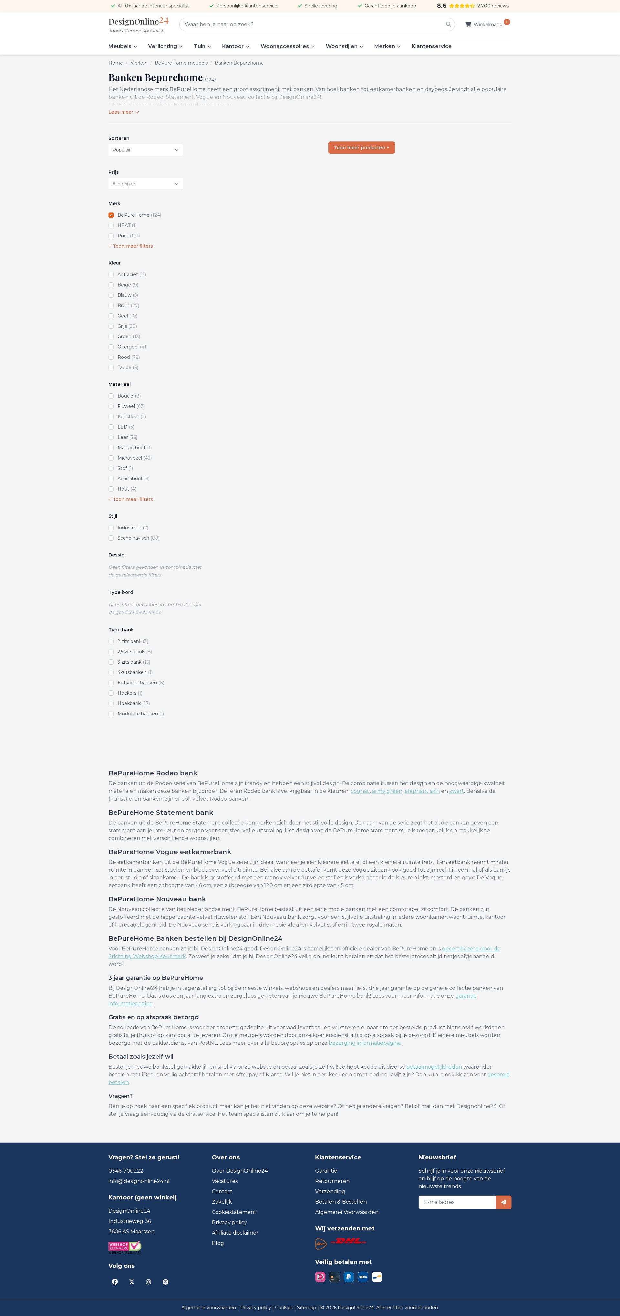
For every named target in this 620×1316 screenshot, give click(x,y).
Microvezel (135, 458)
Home (115, 63)
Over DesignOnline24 (240, 1171)
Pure (129, 236)
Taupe (128, 367)
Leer (127, 437)
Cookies (284, 1308)
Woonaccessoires (285, 46)
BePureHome (139, 215)
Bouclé (129, 396)
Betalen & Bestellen (341, 1202)
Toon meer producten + (361, 147)
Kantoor (233, 46)
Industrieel (133, 528)
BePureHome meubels (181, 63)
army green (387, 791)
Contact (222, 1191)
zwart (456, 791)
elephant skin (422, 791)
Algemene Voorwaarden (346, 1212)
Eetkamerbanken (141, 683)
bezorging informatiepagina (365, 1043)
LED (126, 427)
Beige (128, 285)
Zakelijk (222, 1202)
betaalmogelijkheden (434, 1067)
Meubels (119, 46)
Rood (129, 357)
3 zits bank (134, 662)
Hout (127, 489)
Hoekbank (134, 703)
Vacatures (225, 1181)
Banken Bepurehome (239, 63)
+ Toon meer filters (130, 246)
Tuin (199, 46)
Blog (218, 1243)
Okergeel (133, 347)
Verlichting (162, 46)
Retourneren (332, 1181)
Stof (125, 468)
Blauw (128, 295)
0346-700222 (125, 1171)
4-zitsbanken (135, 672)
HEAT (127, 225)
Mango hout (135, 448)
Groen (129, 336)
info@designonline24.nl (139, 1181)
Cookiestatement (234, 1212)
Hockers (130, 693)
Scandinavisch (139, 538)
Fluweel (131, 406)
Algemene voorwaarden (209, 1308)
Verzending (330, 1191)
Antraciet (132, 274)
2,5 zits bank (135, 652)
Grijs (127, 326)
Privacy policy (229, 1222)
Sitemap (307, 1308)
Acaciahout (134, 479)
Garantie (326, 1171)
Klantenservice (432, 46)
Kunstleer (132, 417)
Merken (384, 46)
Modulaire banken (141, 714)
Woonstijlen (341, 46)
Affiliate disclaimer (235, 1233)
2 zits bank (133, 641)
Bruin (128, 305)
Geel (127, 316)
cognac (360, 791)
